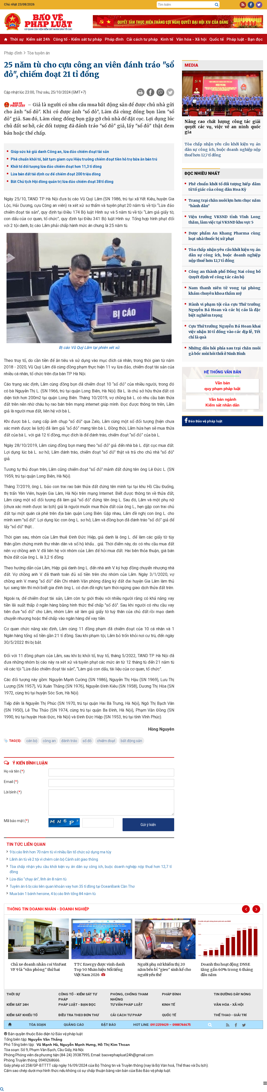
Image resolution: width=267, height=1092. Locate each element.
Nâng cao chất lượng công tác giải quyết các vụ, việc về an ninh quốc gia (222, 126)
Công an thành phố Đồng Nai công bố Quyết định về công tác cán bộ (224, 274)
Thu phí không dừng (96, 1078)
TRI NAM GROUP (19, 1078)
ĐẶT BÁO (108, 1025)
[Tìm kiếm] (217, 5)
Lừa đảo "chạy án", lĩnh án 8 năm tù (38, 879)
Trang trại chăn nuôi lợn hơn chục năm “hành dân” (224, 203)
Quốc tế (216, 39)
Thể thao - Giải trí (230, 1015)
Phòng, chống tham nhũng (129, 994)
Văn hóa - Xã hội (191, 39)
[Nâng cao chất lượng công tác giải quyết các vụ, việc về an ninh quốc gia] (222, 93)
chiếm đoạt (106, 741)
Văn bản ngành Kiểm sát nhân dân (222, 402)
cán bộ (31, 741)
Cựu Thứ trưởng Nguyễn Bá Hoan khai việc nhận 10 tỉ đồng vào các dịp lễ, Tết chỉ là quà (224, 332)
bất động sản (131, 741)
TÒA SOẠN (37, 1025)
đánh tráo (69, 741)
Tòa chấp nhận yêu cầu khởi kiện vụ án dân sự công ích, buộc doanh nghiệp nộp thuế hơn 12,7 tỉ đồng (91, 869)
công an (49, 741)
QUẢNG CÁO (74, 1025)
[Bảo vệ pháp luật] (44, 21)
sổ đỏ (87, 741)
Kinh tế (167, 39)
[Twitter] (170, 92)
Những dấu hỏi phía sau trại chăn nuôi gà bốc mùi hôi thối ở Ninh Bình (224, 351)
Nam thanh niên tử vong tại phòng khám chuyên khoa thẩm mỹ (224, 291)
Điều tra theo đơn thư (78, 1015)
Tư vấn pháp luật (126, 1005)
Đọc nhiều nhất (202, 173)
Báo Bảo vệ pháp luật (204, 421)
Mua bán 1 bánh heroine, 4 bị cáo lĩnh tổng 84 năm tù (53, 894)
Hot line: (162, 1025)
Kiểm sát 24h (38, 39)
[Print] (140, 92)
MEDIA (191, 65)
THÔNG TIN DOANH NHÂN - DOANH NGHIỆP (48, 909)
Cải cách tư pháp (142, 39)
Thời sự (16, 39)
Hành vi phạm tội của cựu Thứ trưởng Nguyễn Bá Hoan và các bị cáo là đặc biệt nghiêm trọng (224, 310)
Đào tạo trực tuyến (133, 1078)
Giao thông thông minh (56, 1078)
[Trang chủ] (10, 1024)
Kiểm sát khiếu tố (22, 1015)
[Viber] (160, 92)
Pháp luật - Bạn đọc (245, 39)
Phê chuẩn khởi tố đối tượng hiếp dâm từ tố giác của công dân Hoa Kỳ (224, 187)
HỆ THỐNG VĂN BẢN (222, 372)
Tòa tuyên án (38, 53)
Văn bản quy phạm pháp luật (222, 386)
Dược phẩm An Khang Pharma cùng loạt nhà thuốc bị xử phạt (224, 236)
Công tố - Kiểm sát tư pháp (77, 39)
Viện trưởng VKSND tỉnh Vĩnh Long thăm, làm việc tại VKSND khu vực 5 (224, 219)
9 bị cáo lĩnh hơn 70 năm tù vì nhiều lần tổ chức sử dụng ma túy (60, 852)
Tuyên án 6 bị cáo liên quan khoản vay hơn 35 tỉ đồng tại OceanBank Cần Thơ (72, 886)
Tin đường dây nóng (232, 994)
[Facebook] (150, 92)
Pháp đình (114, 39)
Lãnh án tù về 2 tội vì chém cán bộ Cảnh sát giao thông (54, 859)
